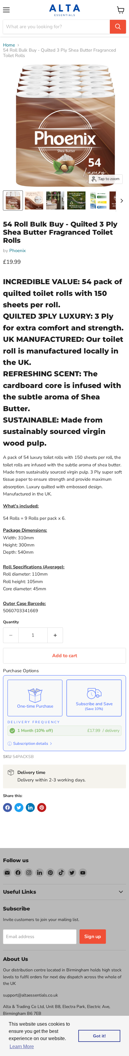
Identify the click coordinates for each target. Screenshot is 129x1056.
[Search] (118, 27)
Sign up (92, 936)
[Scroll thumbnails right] (120, 201)
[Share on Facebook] (7, 807)
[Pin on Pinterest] (41, 807)
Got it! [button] (99, 1035)
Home (9, 45)
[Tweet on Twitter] (18, 807)
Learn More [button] (22, 1046)
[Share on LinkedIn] (30, 807)
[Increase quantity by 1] (55, 635)
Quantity (11, 622)
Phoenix (17, 251)
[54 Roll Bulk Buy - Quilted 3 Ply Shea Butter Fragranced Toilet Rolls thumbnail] (12, 200)
